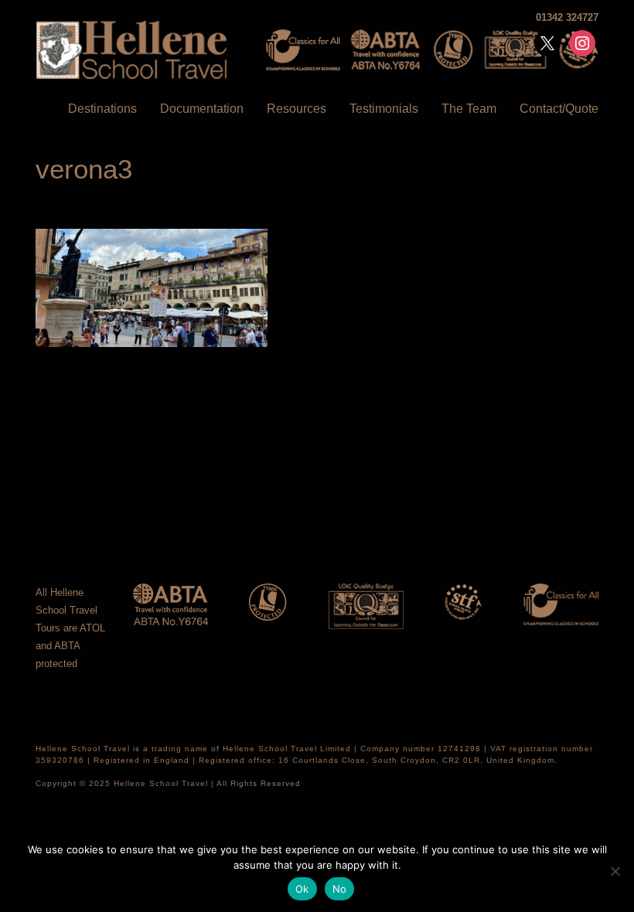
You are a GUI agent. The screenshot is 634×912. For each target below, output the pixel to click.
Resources (296, 108)
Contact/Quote (559, 108)
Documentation (202, 108)
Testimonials (383, 108)
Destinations (102, 108)
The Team (468, 108)
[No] (614, 871)
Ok (302, 889)
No (339, 889)
